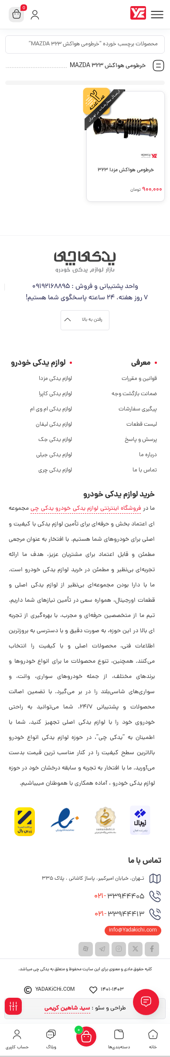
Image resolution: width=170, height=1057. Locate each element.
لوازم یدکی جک (55, 440)
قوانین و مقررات (139, 379)
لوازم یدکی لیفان (54, 424)
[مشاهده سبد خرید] (16, 15)
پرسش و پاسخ (141, 440)
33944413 (119, 914)
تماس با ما (145, 470)
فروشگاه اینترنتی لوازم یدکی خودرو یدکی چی (86, 508)
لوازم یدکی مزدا (55, 379)
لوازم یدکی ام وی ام (51, 409)
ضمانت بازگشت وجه (134, 394)
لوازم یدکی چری (55, 470)
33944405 (119, 896)
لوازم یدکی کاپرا (55, 394)
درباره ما (148, 455)
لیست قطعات (141, 424)
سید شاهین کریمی (67, 1008)
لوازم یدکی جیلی (54, 455)
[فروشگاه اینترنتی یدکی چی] (140, 14)
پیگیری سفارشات (138, 409)
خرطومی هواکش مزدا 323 (126, 170)
